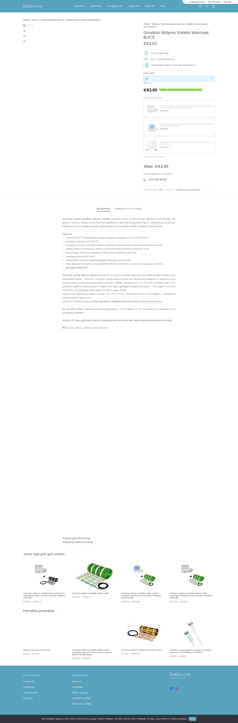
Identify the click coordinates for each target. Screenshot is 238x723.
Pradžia (26, 20)
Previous (38, 72)
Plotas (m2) (149, 73)
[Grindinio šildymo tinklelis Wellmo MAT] (94, 576)
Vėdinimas (96, 6)
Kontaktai (77, 687)
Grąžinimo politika (81, 698)
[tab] (103, 209)
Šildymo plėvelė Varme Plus (36, 650)
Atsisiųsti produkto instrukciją (78, 542)
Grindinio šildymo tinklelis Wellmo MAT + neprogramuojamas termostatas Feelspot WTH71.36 (191, 595)
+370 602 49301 (214, 2)
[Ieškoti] (200, 6)
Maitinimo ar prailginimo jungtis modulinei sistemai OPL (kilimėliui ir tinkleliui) (190, 651)
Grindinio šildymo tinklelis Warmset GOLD (141, 650)
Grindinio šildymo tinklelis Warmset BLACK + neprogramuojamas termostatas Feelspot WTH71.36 (44, 595)
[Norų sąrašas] (206, 6)
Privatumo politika (81, 703)
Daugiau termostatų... (154, 156)
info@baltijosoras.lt (197, 2)
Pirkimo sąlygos (80, 692)
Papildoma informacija (128, 208)
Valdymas (133, 6)
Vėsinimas (78, 6)
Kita (163, 6)
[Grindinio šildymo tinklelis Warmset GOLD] (143, 633)
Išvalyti (149, 83)
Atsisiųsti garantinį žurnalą (76, 538)
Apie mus (77, 681)
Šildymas (150, 6)
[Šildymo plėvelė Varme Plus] (45, 633)
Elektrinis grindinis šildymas (53, 20)
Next (130, 72)
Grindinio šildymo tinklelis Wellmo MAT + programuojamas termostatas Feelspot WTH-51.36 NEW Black (92, 652)
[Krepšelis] (213, 6)
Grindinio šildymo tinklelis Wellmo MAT (90, 593)
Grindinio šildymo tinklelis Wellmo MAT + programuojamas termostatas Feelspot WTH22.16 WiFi (141, 595)
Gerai (192, 719)
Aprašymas (103, 208)
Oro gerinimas (114, 6)
